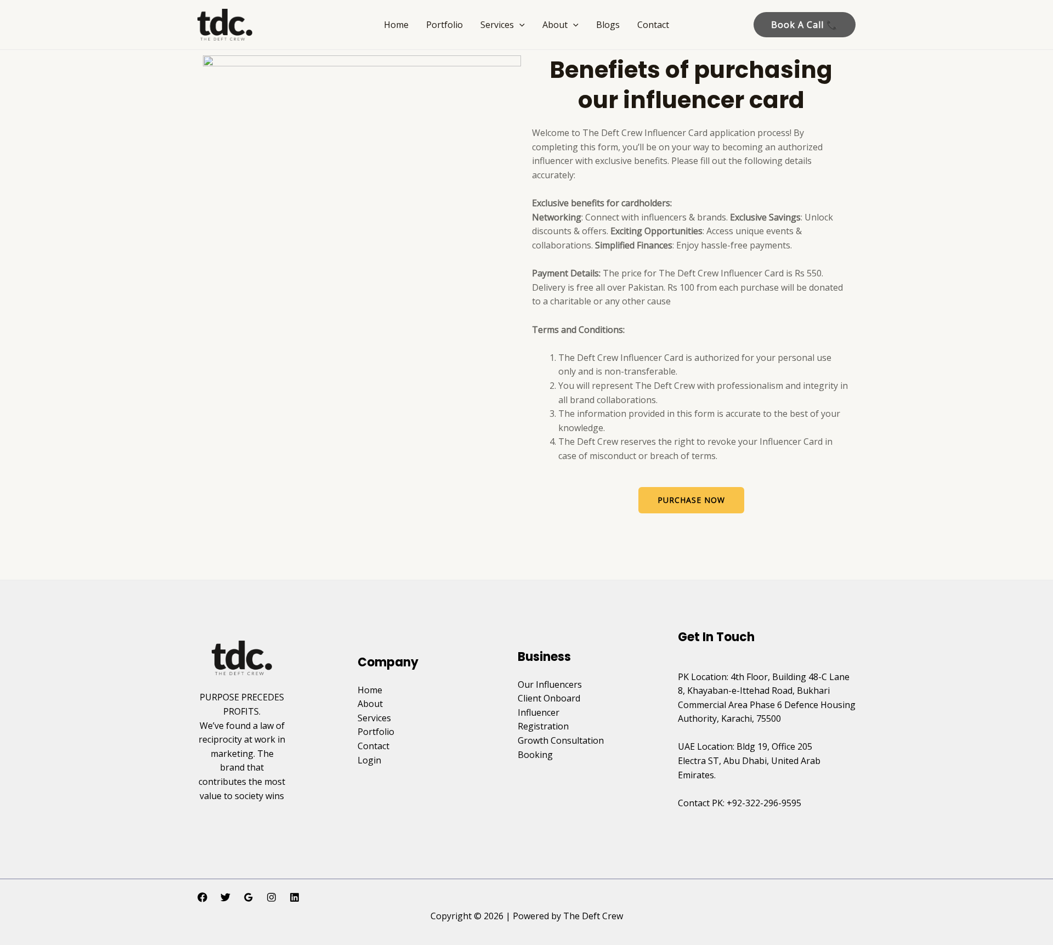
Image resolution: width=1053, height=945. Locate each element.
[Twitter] (225, 897)
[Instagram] (271, 897)
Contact (653, 25)
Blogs (608, 25)
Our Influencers (550, 684)
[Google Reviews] (248, 897)
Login (369, 760)
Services (497, 25)
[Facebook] (202, 897)
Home (396, 25)
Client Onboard (549, 698)
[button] (519, 25)
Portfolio (444, 25)
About (555, 25)
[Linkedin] (294, 897)
